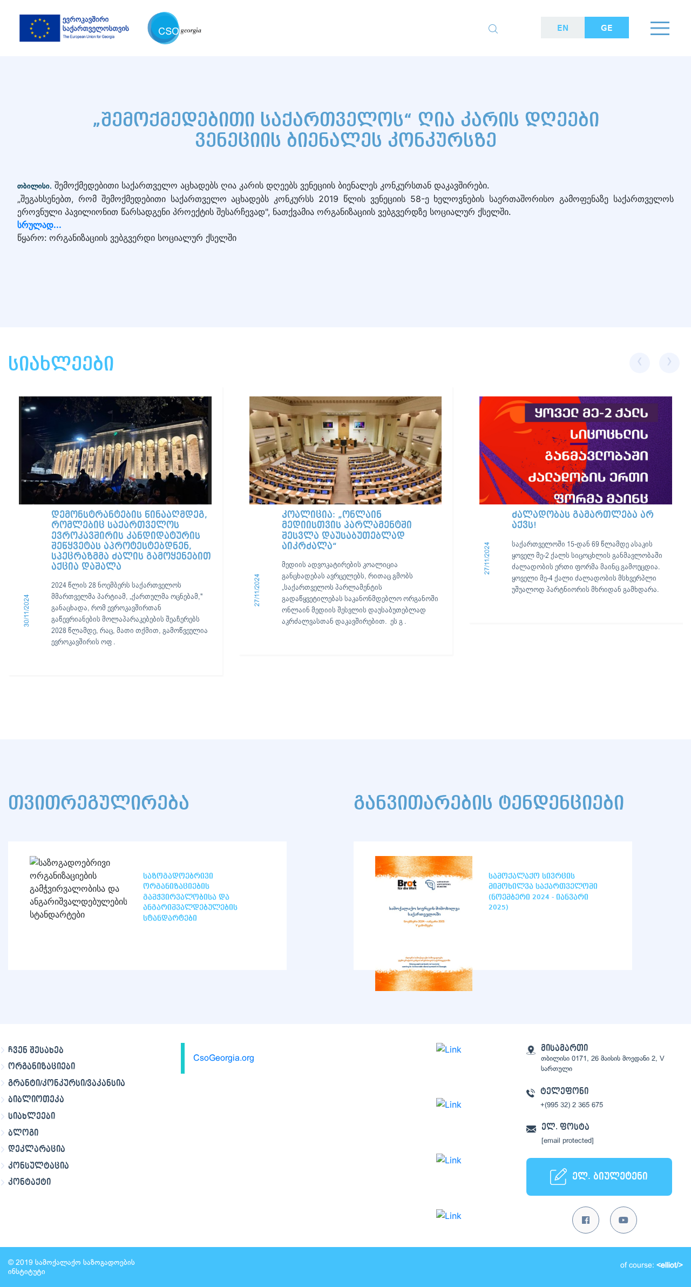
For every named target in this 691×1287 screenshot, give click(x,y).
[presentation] (639, 362)
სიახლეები (31, 1116)
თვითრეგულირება (98, 803)
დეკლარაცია (36, 1149)
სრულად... (40, 224)
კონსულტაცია (38, 1166)
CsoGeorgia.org (223, 1058)
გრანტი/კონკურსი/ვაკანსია (66, 1083)
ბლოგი (23, 1133)
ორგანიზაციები (41, 1066)
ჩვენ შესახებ (36, 1050)
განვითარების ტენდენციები (489, 803)
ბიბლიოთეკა (36, 1099)
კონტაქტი (29, 1182)
